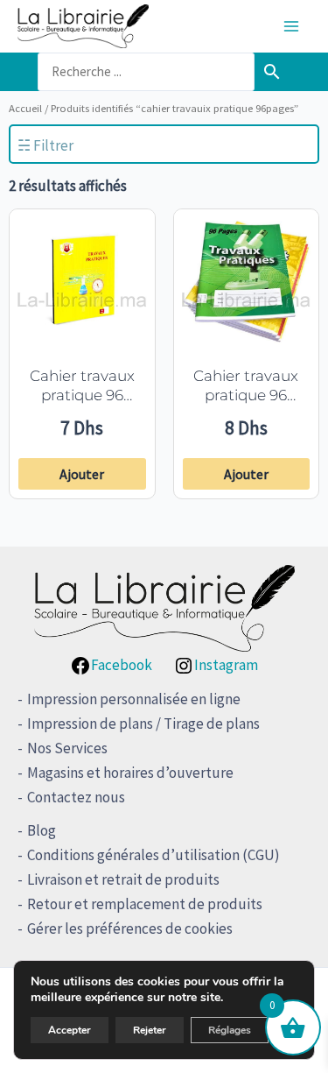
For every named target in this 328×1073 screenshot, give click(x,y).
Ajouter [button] (81, 474)
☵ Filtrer (45, 145)
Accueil (25, 108)
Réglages (229, 1030)
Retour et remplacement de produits (144, 904)
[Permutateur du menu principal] (291, 26)
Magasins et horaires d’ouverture (130, 772)
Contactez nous (76, 797)
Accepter (69, 1030)
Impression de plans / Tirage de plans (143, 723)
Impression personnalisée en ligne (134, 699)
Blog (41, 830)
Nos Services (67, 748)
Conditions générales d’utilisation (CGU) (153, 855)
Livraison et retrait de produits (123, 879)
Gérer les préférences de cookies (130, 928)
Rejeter (149, 1030)
